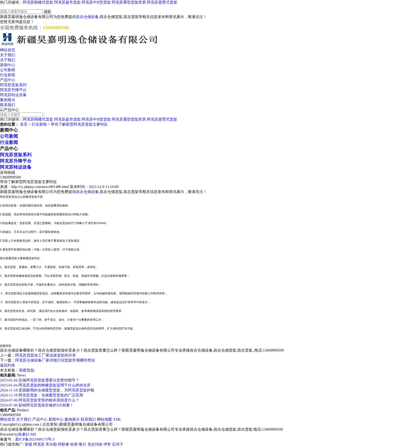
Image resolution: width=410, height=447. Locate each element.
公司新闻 (7, 70)
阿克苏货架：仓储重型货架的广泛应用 (41, 395)
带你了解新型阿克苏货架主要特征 (79, 124)
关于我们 (7, 55)
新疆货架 (26, 370)
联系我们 (7, 105)
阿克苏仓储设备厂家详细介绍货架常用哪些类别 (55, 360)
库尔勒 (51, 444)
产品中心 (7, 80)
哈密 (74, 444)
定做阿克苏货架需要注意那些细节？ (39, 380)
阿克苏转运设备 (13, 95)
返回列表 (7, 365)
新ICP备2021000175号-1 (35, 439)
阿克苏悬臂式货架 (162, 2)
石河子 (117, 444)
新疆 (28, 444)
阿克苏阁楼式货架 (38, 2)
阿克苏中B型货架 (96, 2)
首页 (24, 124)
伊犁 (107, 444)
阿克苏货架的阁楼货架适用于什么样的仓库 (45, 385)
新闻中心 (7, 65)
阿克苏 (39, 444)
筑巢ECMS (27, 434)
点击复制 (49, 424)
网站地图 (104, 419)
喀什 (82, 444)
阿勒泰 (63, 444)
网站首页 (7, 50)
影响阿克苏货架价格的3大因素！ (37, 405)
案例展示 (7, 100)
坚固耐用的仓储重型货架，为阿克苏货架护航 (47, 390)
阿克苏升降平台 (13, 90)
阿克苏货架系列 (13, 85)
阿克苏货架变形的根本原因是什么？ (39, 400)
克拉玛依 (94, 444)
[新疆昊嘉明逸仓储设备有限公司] (79, 45)
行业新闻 (7, 75)
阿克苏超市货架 (67, 2)
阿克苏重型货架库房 (129, 2)
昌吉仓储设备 (87, 17)
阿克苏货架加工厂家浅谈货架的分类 (45, 355)
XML (117, 419)
